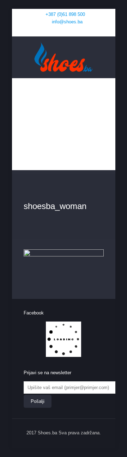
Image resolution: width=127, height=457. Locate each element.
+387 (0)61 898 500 (65, 14)
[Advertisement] (63, 126)
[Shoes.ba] (64, 57)
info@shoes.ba (67, 21)
